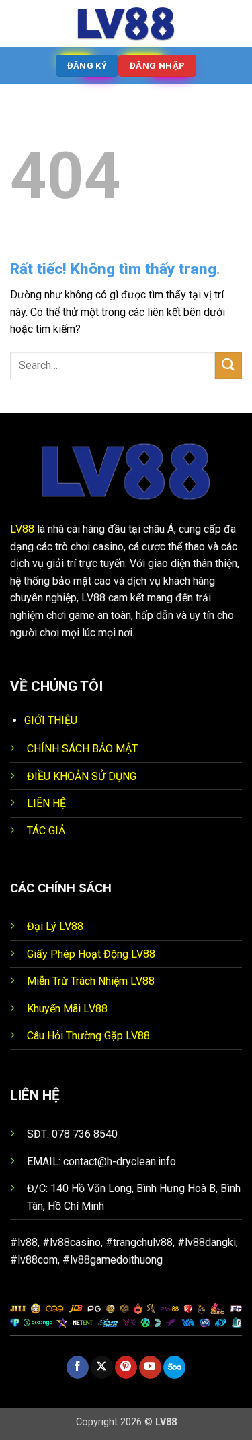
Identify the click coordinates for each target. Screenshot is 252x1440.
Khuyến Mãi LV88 (67, 1008)
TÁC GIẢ (46, 830)
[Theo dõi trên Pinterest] (126, 1367)
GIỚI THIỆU (50, 720)
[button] (18, 23)
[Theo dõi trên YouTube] (150, 1367)
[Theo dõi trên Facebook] (78, 1367)
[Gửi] (228, 365)
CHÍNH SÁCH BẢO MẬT (82, 748)
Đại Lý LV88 (55, 926)
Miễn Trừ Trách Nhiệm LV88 (91, 981)
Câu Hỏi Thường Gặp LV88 (88, 1035)
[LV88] (126, 23)
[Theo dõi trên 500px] (174, 1367)
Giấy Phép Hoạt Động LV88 (91, 954)
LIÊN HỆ (46, 803)
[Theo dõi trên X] (102, 1367)
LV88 (22, 529)
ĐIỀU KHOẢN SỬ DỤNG (81, 776)
